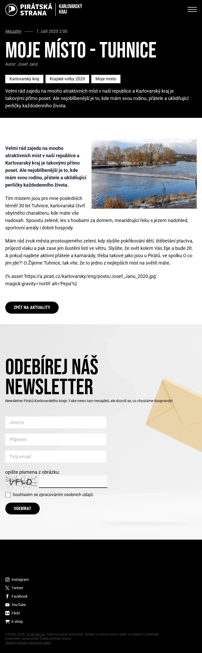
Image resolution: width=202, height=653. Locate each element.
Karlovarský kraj (24, 78)
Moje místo (105, 78)
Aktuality (13, 31)
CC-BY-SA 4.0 (35, 634)
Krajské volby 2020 (67, 78)
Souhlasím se (53, 494)
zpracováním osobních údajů (66, 494)
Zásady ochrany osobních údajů (28, 643)
